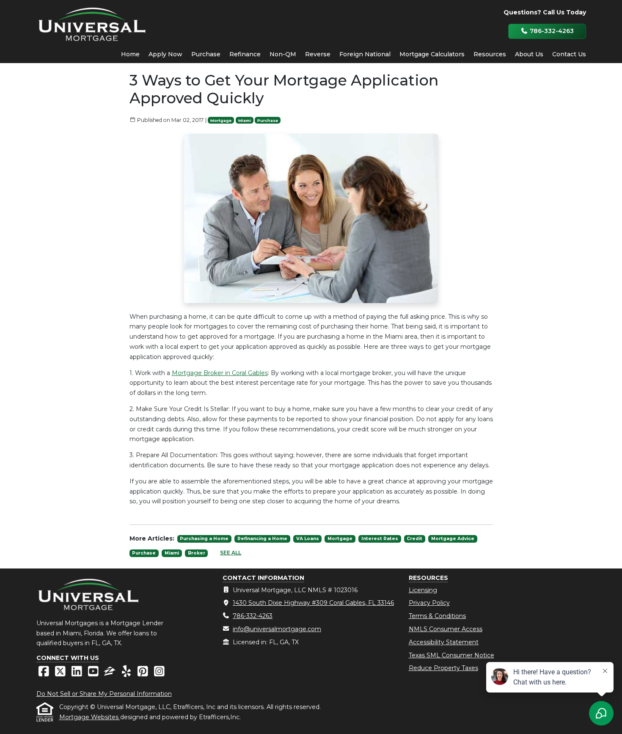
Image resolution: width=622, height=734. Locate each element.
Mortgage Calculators (432, 54)
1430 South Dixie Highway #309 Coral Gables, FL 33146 (313, 603)
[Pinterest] (143, 673)
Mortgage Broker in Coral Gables (220, 373)
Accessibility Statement (444, 642)
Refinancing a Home (262, 538)
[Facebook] (44, 673)
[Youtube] (94, 673)
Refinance (245, 54)
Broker (196, 553)
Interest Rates (379, 538)
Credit (414, 538)
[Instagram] (159, 673)
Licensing (423, 590)
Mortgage (220, 120)
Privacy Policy (429, 603)
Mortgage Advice (452, 538)
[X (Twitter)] (61, 673)
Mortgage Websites (89, 717)
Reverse (317, 54)
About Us (529, 54)
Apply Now (165, 54)
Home (130, 54)
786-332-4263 (551, 31)
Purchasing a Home (204, 538)
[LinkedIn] (77, 673)
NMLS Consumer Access (445, 629)
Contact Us (569, 54)
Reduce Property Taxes (443, 668)
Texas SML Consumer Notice (451, 655)
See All (230, 552)
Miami (244, 120)
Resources (489, 54)
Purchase (205, 54)
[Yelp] (127, 673)
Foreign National (365, 54)
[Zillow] (110, 673)
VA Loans (307, 538)
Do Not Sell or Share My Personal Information (104, 694)
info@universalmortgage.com (277, 629)
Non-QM (283, 54)
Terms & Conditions (437, 616)
